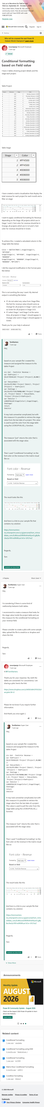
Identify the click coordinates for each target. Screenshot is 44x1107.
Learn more (29, 41)
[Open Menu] (40, 33)
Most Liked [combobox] (36, 578)
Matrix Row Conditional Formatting (20, 1067)
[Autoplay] (18, 1023)
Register (32, 27)
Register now (7, 19)
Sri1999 (18, 1061)
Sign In (39, 27)
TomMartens (14, 342)
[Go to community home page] (15, 27)
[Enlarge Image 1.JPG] (20, 114)
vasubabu (18, 1043)
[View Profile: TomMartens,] (6, 343)
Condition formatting (14, 1076)
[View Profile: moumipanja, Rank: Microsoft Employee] (4, 48)
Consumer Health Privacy (31, 1102)
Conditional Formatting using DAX (19, 1049)
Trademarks (6, 1099)
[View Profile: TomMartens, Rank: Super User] (4, 586)
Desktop (6, 33)
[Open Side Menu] (3, 26)
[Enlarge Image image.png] (22, 474)
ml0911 (20, 1070)
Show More (12, 963)
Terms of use (33, 1095)
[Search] (26, 26)
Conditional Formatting (15, 1040)
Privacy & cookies (21, 1095)
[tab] (21, 1023)
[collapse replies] (22, 583)
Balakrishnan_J (23, 1052)
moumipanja (13, 47)
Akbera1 (18, 1079)
